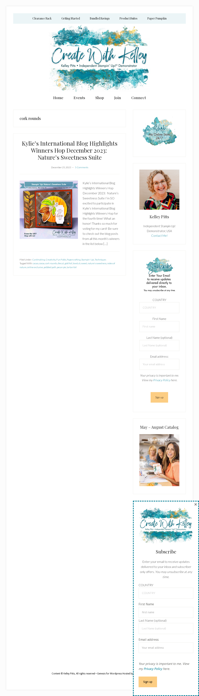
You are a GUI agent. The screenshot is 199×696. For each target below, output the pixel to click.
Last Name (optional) (159, 337)
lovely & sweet (80, 263)
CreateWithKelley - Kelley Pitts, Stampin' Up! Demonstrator (99, 58)
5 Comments (81, 167)
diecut (61, 263)
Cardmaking (38, 259)
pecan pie (61, 267)
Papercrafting (73, 259)
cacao (35, 263)
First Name (159, 318)
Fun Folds (61, 259)
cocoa (42, 263)
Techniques (100, 259)
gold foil (68, 263)
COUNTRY (159, 300)
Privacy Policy (161, 380)
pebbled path (50, 267)
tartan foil (72, 267)
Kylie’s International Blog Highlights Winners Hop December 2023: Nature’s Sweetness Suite (69, 150)
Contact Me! (159, 235)
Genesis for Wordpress (109, 673)
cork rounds (51, 263)
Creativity (51, 259)
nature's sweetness (97, 263)
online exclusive (35, 267)
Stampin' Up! (87, 259)
